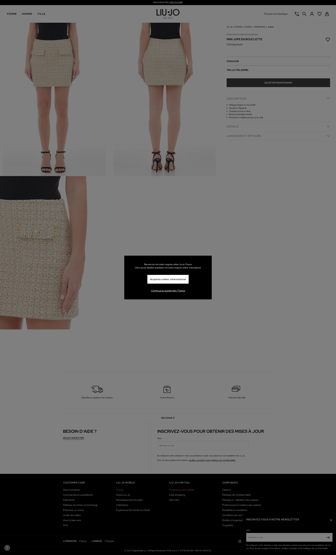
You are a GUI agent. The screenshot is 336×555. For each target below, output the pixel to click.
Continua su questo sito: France (168, 290)
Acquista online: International (168, 279)
